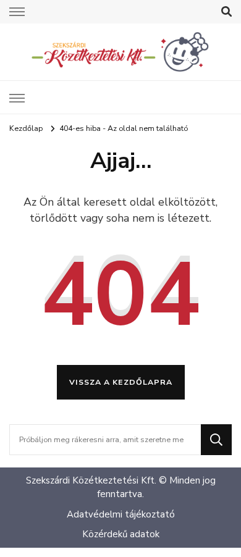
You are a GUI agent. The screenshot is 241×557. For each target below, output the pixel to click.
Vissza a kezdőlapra (120, 382)
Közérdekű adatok (120, 534)
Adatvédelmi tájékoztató (121, 514)
